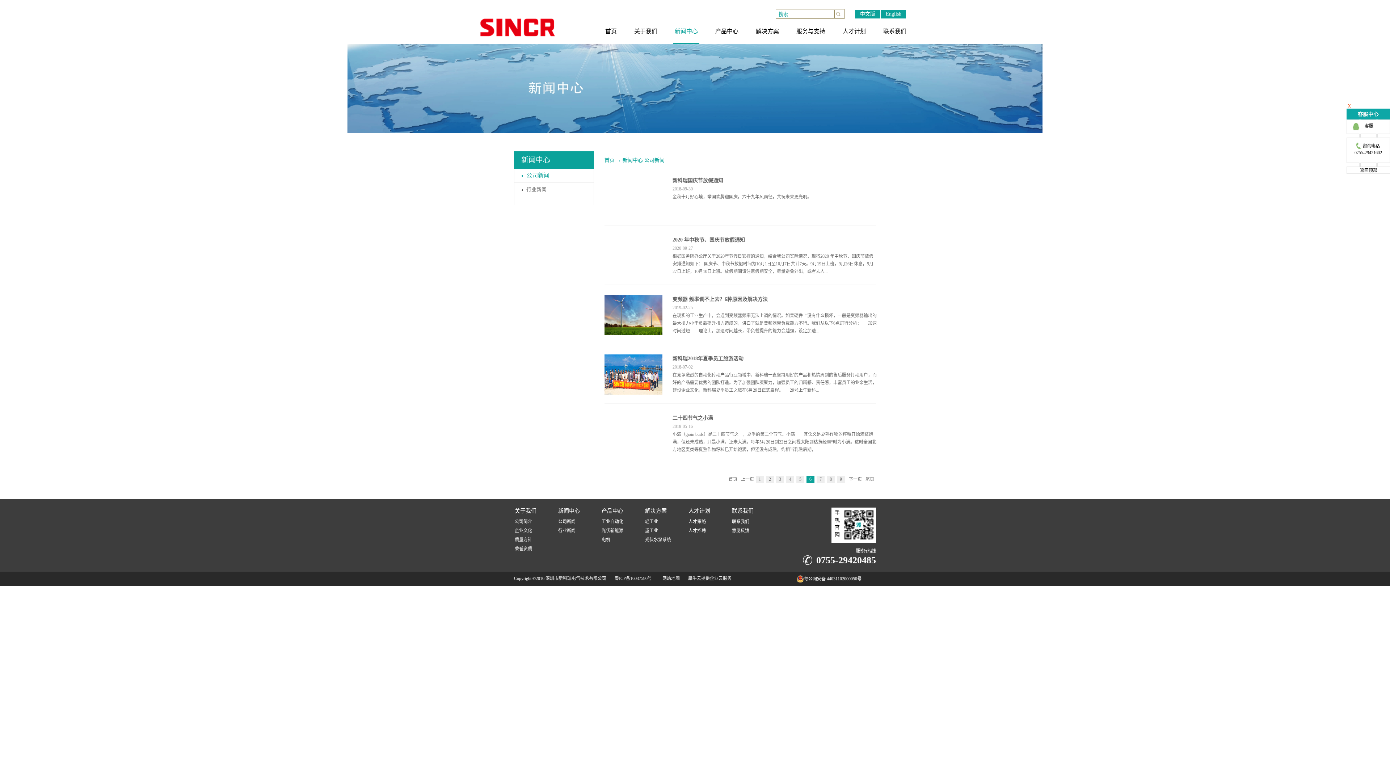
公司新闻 (654, 160)
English (893, 14)
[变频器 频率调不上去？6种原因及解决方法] (633, 299)
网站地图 (670, 578)
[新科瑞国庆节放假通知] (633, 180)
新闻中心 (633, 160)
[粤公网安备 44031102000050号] (782, 580)
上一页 (747, 479)
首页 (610, 160)
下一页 (855, 479)
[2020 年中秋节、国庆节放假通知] (633, 240)
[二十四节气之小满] (633, 418)
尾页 (869, 479)
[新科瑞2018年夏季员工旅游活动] (633, 358)
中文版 (867, 14)
